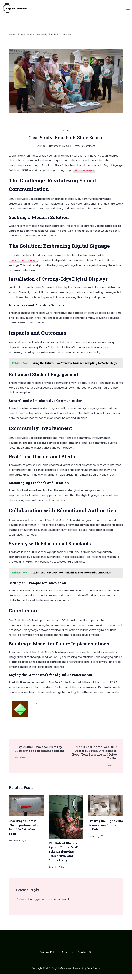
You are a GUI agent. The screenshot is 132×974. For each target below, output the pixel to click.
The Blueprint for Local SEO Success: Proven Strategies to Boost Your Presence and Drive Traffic (94, 752)
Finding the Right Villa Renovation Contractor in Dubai (105, 825)
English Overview (61, 968)
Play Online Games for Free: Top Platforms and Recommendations (40, 749)
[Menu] (128, 8)
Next (109, 765)
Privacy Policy (49, 952)
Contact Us (85, 952)
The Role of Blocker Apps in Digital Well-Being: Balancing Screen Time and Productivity (64, 851)
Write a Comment (85, 146)
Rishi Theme (94, 968)
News (66, 130)
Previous (25, 757)
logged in (38, 899)
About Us (67, 952)
